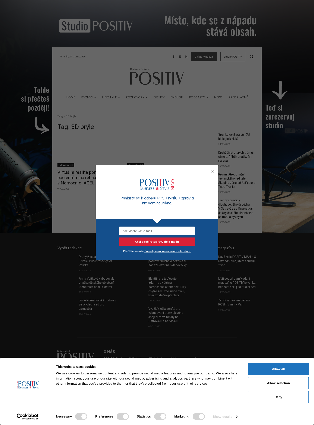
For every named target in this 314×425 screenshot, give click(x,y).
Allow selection (278, 383)
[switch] (123, 416)
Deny (278, 397)
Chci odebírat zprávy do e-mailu (157, 241)
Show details (222, 416)
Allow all (278, 369)
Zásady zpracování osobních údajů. (167, 251)
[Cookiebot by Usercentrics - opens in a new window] (27, 416)
